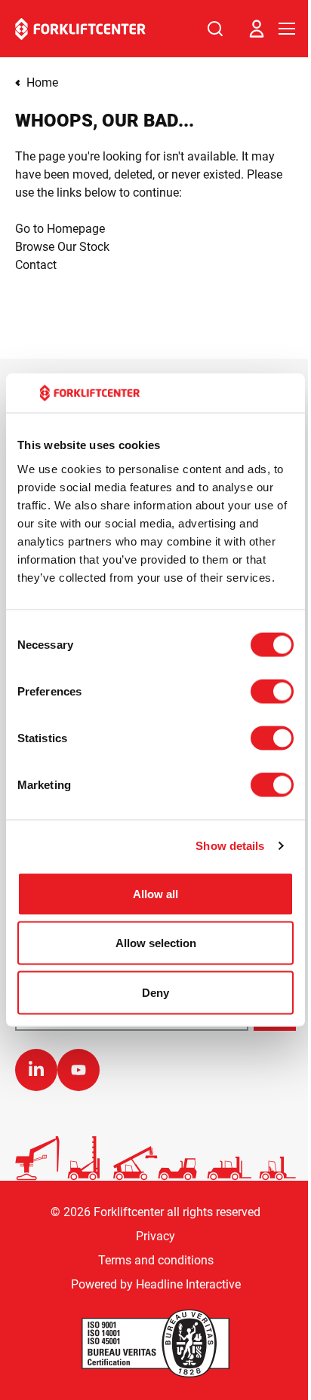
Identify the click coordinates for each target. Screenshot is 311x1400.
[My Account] (256, 28)
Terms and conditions (156, 1260)
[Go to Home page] (80, 29)
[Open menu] (286, 28)
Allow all (155, 893)
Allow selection (155, 943)
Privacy (155, 1236)
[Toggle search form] (215, 28)
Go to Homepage (60, 229)
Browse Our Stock (62, 247)
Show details (230, 845)
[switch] (272, 691)
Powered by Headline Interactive (156, 1284)
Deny (155, 992)
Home (42, 82)
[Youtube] (78, 1070)
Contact (36, 265)
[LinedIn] (36, 1070)
